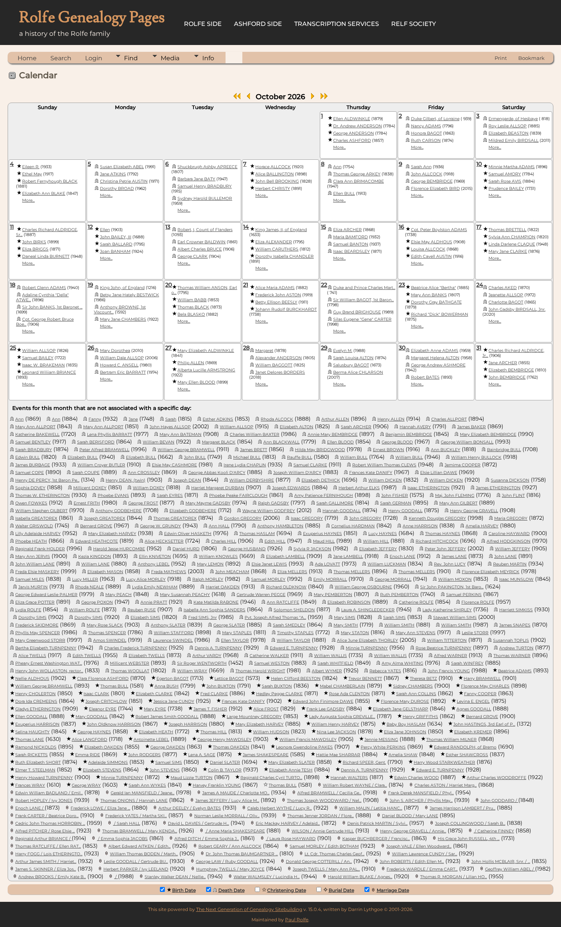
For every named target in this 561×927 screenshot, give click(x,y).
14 (246, 226)
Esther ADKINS (218, 419)
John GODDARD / (499, 800)
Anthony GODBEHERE (118, 510)
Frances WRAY (30, 785)
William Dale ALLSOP (122, 357)
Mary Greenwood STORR (40, 640)
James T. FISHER (210, 709)
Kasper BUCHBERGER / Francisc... (376, 838)
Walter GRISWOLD (34, 526)
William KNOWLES (218, 556)
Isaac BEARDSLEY (351, 251)
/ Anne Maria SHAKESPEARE (235, 831)
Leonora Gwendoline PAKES (304, 747)
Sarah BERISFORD (95, 442)
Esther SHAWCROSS (467, 754)
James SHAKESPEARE (266, 754)
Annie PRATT (153, 602)
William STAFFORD (174, 632)
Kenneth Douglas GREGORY (437, 518)
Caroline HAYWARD (509, 533)
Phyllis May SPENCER (37, 632)
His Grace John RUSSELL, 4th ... (469, 838)
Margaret (264, 350)
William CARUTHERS (276, 249)
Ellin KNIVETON (155, 556)
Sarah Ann (421, 166)
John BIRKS (34, 241)
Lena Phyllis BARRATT (109, 434)
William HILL (376, 541)
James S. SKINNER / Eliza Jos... (45, 869)
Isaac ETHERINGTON (429, 487)
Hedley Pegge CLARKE (279, 693)
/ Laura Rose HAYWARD (291, 838)
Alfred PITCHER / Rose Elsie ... (45, 831)
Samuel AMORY (504, 174)
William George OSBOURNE (363, 587)
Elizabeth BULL (83, 457)
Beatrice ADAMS (515, 670)
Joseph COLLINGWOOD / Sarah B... (470, 823)
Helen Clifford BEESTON (296, 678)
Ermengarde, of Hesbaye (513, 118)
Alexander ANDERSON (278, 357)
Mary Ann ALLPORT (35, 426)
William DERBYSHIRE (251, 480)
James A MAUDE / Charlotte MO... (235, 792)
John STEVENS (165, 770)
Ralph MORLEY (207, 579)
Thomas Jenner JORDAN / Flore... (320, 815)
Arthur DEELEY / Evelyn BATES (189, 808)
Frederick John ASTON (278, 294)
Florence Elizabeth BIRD (435, 188)
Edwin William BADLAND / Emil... (49, 792)
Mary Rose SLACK (105, 625)
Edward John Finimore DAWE (323, 701)
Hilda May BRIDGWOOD (320, 449)
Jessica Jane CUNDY (173, 701)
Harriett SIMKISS (516, 609)
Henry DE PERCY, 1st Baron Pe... (47, 480)
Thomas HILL (213, 731)
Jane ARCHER (502, 362)
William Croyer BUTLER (101, 465)
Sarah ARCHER (356, 426)
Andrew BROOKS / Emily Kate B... (52, 876)
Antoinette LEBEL (151, 739)
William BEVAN (158, 442)
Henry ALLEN (391, 419)
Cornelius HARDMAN (353, 526)
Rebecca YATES (385, 670)
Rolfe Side (203, 23)
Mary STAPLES (237, 632)
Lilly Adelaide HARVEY (38, 533)
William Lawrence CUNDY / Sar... (424, 853)
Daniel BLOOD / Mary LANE (410, 815)
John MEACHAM (232, 571)
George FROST (143, 503)
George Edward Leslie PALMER (46, 594)
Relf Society (413, 23)
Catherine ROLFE (416, 602)
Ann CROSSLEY (144, 472)
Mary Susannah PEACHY (185, 594)
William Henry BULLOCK (476, 457)
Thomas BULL (114, 686)
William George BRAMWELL (186, 449)
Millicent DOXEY (89, 487)
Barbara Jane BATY (196, 179)
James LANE (454, 556)
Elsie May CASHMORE (174, 465)
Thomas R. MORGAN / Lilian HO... (453, 876)
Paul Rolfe (296, 919)
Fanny (95, 419)
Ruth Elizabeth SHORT (38, 762)
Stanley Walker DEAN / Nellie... (175, 876)
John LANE (505, 556)
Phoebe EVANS (113, 495)
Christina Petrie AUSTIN (124, 181)
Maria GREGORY (510, 518)
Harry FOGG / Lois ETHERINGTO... (48, 853)
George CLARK (192, 256)
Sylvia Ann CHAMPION (511, 237)
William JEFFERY (512, 548)
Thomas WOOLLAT (130, 670)
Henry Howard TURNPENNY (44, 777)
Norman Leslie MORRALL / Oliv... (227, 815)
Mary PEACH (118, 594)
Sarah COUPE (86, 472)
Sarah (170, 419)
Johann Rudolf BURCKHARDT (286, 309)
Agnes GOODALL (473, 709)
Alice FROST (266, 709)
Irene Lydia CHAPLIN (245, 465)
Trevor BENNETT (365, 678)
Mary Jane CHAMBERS (123, 319)
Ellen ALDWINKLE (351, 118)
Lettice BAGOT (229, 678)
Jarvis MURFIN (33, 587)
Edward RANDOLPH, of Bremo (465, 747)
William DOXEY (148, 487)
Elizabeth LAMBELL (285, 556)
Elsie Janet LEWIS (269, 564)
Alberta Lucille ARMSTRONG (206, 370)
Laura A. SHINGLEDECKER (368, 609)
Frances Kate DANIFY (370, 472)
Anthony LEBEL (153, 564)
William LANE (95, 564)
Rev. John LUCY (450, 564)
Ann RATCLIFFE (283, 602)
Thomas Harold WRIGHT (260, 670)
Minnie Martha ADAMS (511, 166)
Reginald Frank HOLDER (40, 548)
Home (27, 58)
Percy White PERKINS (383, 747)
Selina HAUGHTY (32, 731)
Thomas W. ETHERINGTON (42, 495)
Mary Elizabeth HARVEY (112, 533)
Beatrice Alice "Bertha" (433, 287)
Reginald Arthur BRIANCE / (43, 838)
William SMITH (399, 625)
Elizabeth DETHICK (320, 480)
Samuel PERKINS (464, 594)
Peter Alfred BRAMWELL (104, 449)
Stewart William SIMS (455, 617)
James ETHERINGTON (498, 487)
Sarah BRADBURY (33, 449)
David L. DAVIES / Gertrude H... (198, 823)
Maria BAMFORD (350, 237)
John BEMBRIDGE (507, 377)
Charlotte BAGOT (505, 302)
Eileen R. (30, 166)
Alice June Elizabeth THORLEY (367, 640)
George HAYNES (94, 731)
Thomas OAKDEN (231, 747)
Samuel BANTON (350, 244)
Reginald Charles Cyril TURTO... (271, 777)
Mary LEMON (210, 564)
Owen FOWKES (31, 503)
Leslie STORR (475, 632)
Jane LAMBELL (348, 556)
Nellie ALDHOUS (32, 678)
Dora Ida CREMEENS (36, 701)
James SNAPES (514, 625)
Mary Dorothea (115, 350)
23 (402, 284)
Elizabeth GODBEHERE (192, 510)
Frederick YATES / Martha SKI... (136, 815)
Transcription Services (336, 23)
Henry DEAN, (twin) (125, 480)
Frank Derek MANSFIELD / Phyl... (421, 792)
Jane (133, 419)
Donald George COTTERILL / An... (319, 861)
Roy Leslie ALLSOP (507, 126)
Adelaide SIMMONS (108, 762)
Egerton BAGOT (172, 678)
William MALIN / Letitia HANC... (370, 808)
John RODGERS (144, 754)
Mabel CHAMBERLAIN (342, 686)
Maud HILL (324, 541)
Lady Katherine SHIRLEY (447, 609)
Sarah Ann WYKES (147, 785)
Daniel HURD (186, 548)
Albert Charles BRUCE (199, 249)
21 (245, 284)
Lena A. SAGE (201, 754)
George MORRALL (393, 579)
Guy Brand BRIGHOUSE (357, 312)
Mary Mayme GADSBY (208, 503)
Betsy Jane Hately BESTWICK (129, 294)
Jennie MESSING (381, 739)
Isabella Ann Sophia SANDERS (214, 609)
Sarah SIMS (394, 617)
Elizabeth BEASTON (508, 133)
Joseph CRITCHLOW (106, 701)
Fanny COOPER (480, 693)
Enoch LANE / (30, 808)
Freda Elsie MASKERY (37, 571)
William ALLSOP (39, 350)
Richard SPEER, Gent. (364, 762)
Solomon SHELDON (294, 609)
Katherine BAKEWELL (37, 434)
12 (90, 226)
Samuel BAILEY (37, 357)
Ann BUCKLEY (445, 449)
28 (246, 347)
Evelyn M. (342, 350)
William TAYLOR (293, 640)
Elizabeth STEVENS (102, 770)
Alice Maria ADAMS (275, 287)
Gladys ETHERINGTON (38, 709)
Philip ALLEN (190, 362)
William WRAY (192, 670)
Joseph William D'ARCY (297, 472)
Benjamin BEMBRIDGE (408, 434)
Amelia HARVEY (482, 526)
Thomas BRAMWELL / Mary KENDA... (139, 831)
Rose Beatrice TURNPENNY (443, 648)
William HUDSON (271, 731)
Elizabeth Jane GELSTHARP (400, 709)
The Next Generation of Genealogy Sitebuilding (249, 909)
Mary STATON (355, 632)
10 (479, 164)
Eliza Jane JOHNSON (405, 731)
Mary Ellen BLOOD (196, 382)
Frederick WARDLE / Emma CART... (422, 869)
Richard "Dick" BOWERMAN (439, 314)
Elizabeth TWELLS (147, 655)
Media (170, 58)
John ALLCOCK (426, 174)
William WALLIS (330, 655)
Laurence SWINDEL (173, 640)
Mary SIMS (344, 617)
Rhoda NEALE (89, 587)
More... (339, 147)
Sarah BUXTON (277, 686)
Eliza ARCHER (347, 229)
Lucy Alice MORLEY (146, 579)
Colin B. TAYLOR (225, 770)
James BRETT (253, 449)
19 (90, 284)
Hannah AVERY (415, 426)
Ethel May (32, 174)
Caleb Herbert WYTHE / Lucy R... (279, 808)
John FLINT (513, 495)
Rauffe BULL (299, 457)
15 (323, 226)
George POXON (97, 602)
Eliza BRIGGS (35, 249)
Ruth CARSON (426, 140)
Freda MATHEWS (168, 571)
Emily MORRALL (330, 579)
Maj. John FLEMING (454, 495)
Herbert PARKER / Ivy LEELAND (135, 869)
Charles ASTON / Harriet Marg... (445, 785)
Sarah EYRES (170, 495)
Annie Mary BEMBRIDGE (333, 434)
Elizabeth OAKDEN (103, 747)
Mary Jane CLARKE (507, 251)
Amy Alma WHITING (402, 663)
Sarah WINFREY (467, 663)
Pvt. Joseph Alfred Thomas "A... (275, 617)
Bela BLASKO (191, 314)
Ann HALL (219, 526)
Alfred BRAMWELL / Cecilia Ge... (329, 792)
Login (93, 58)
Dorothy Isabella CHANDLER (284, 256)
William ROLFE (84, 609)
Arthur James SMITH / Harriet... (45, 861)
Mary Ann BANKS (429, 294)
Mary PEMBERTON (333, 594)
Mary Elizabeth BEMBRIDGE (488, 434)
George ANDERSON (353, 133)
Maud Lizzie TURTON (192, 777)
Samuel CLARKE (310, 465)
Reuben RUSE (141, 609)
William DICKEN (385, 480)
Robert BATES (425, 377)
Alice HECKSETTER (164, 541)
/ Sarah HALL (126, 823)
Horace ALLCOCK (273, 166)
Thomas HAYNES (442, 533)
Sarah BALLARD (116, 244)
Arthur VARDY (206, 655)
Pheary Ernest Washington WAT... (48, 663)
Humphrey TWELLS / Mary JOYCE (230, 869)
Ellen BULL (344, 193)
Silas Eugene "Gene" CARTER (362, 319)
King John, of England (122, 287)
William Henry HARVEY (335, 724)
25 (13, 347)
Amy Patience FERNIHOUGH (323, 495)
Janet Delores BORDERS (280, 372)
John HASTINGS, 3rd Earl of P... (484, 724)
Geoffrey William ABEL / (510, 869)
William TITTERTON (447, 640)
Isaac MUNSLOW (516, 579)
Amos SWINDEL (109, 640)
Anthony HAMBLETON (280, 526)
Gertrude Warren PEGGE (261, 594)
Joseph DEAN (187, 480)
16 (401, 226)
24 (479, 284)
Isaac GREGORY (307, 518)
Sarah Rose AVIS (504, 181)
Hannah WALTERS (349, 777)
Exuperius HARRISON (37, 724)
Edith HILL (274, 541)
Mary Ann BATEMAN (181, 434)
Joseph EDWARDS (291, 487)
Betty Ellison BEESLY (276, 302)
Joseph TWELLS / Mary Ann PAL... (326, 869)
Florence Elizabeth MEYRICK (490, 571)
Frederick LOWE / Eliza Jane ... (100, 808)
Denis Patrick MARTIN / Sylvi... (377, 823)
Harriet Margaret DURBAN (217, 487)
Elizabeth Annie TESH (291, 770)
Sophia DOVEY (30, 487)
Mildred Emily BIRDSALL (513, 140)
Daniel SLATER (225, 762)
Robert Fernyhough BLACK (49, 181)
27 (168, 347)
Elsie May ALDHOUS (431, 241)
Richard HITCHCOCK (437, 541)
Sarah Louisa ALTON (353, 357)
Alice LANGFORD (89, 739)
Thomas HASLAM (257, 533)
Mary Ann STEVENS (415, 632)
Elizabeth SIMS (145, 617)
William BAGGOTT (273, 365)
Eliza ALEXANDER (273, 241)
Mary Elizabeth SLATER (291, 762)
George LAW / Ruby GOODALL (227, 861)
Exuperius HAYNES (322, 533)
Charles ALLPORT (449, 419)
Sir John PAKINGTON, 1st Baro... (452, 587)
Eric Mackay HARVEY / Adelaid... (288, 823)
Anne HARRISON (420, 526)
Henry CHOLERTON (35, 693)
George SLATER (229, 625)
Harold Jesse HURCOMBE (119, 548)
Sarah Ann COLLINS (416, 693)
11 (12, 226)
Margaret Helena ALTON (435, 357)
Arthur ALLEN (335, 419)
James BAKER (471, 426)
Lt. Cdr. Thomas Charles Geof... (334, 853)
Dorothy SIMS (32, 617)
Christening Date (286, 890)
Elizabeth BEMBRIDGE (511, 370)
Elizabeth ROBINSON (349, 602)
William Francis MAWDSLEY (308, 739)
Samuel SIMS (168, 762)
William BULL (354, 457)
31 (478, 347)
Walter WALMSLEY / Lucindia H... (267, 876)
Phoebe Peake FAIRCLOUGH (238, 495)
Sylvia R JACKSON (312, 548)
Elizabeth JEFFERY (378, 548)
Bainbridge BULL (504, 449)
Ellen (105, 229)
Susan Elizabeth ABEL (122, 166)
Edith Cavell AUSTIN (431, 256)
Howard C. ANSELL (119, 365)
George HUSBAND (247, 548)
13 (167, 226)
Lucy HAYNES (382, 533)
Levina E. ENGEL (473, 701)
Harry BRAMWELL (482, 678)
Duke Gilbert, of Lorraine (435, 118)
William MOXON (455, 579)
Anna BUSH (167, 686)
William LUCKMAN (387, 564)
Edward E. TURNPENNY (294, 648)
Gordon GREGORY (242, 518)
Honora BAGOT (426, 133)
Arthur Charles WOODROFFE (496, 777)
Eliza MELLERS (292, 571)
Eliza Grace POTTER (35, 602)
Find (131, 58)
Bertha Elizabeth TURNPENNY (45, 648)
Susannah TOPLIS (511, 640)
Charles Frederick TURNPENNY (135, 648)
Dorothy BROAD (117, 188)
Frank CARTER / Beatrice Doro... (47, 815)
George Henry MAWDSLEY (224, 739)
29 (324, 347)
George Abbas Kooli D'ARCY (216, 472)
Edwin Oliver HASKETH (187, 533)
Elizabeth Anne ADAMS (434, 350)
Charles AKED (502, 287)
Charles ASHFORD (352, 140)
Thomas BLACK (193, 307)
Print (501, 58)
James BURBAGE (32, 465)
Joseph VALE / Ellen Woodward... (418, 846)
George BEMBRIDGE (432, 181)
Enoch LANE (402, 556)
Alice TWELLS (32, 655)
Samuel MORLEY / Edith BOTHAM (324, 846)
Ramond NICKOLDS (35, 747)
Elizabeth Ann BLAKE (43, 193)
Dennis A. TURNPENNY (218, 648)
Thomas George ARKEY (356, 174)
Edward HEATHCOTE (96, 541)
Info (208, 58)
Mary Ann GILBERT (458, 503)
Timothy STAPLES (295, 632)
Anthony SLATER (168, 625)
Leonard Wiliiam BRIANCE (49, 372)
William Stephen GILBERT (41, 510)
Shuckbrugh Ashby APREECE (207, 166)
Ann (337, 166)
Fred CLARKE (214, 693)
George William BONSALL (467, 442)
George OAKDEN (167, 747)
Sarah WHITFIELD (335, 663)
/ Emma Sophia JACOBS (122, 838)
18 (12, 284)
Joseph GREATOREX (104, 518)
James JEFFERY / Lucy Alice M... (227, 800)
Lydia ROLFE (28, 609)
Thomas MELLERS (352, 571)
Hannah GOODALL (341, 510)
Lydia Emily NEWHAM (154, 587)
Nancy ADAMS (426, 126)
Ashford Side (258, 23)
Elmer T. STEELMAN (35, 770)
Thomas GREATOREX (175, 518)
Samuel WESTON (272, 663)
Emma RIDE (87, 754)
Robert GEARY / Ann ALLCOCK (229, 846)
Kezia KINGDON (94, 556)
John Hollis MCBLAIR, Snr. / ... (500, 861)
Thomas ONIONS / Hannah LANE (134, 800)
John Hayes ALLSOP (170, 426)
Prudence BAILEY (506, 188)
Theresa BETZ (423, 678)
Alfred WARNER (450, 655)
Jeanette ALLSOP (505, 294)
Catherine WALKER (269, 655)
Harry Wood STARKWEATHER (444, 762)
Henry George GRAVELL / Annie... (413, 831)
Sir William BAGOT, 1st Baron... (363, 299)
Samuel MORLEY (268, 579)
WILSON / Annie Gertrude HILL (323, 831)
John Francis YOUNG (449, 670)
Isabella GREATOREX (36, 518)
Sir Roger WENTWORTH (202, 663)
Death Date (231, 890)
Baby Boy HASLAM (406, 724)
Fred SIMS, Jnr (202, 617)
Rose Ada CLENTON (349, 693)
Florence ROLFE (477, 602)
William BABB (191, 299)
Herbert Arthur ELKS (359, 487)
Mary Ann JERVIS (32, 556)
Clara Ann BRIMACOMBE (358, 181)
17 (479, 226)
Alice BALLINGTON (274, 174)
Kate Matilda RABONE (216, 602)
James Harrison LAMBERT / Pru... (462, 808)
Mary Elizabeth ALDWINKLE (205, 350)
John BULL (195, 457)
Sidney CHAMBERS (413, 686)
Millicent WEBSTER (129, 663)
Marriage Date (393, 890)
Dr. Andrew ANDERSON (357, 126)
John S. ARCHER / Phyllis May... (421, 800)
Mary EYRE (155, 709)
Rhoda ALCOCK (277, 419)
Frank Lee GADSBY (325, 709)
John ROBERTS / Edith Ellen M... (412, 861)
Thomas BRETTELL (507, 229)
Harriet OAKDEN (223, 587)
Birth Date (184, 890)
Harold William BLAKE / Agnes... (360, 876)
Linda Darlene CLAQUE (511, 244)
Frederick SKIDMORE (36, 625)
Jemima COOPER (462, 465)
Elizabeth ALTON (296, 426)
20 (168, 284)
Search (60, 58)
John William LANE (35, 564)
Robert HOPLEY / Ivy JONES (44, 800)
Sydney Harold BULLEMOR (204, 198)
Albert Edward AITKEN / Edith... (139, 846)
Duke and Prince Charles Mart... (364, 287)
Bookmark (531, 58)
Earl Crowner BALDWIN (201, 241)
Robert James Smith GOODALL (166, 716)
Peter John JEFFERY (445, 548)
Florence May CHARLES (485, 686)
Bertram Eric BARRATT (123, 372)
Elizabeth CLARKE (154, 693)
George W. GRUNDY (160, 526)
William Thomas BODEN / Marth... (144, 853)
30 (402, 347)
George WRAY (86, 785)
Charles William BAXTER (254, 434)
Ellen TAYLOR (235, 640)
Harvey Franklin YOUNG (217, 785)
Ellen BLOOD (340, 442)
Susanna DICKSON (510, 480)
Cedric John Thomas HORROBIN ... (50, 823)
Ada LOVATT (327, 564)
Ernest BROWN (388, 449)
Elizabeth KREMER (473, 731)
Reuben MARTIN (510, 564)
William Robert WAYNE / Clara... (355, 785)
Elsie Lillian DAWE (438, 472)
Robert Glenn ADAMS (44, 287)
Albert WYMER (327, 670)
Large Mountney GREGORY (254, 716)
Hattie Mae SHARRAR (338, 754)
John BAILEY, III (115, 237)
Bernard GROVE (96, 526)
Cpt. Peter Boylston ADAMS (439, 229)
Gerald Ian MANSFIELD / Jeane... (142, 792)
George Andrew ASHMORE (438, 365)
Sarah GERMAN (395, 503)
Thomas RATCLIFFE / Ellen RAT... (48, 846)
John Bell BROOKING (277, 181)
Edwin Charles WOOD (416, 777)
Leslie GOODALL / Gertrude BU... (136, 861)
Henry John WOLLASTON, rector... (49, 670)
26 (91, 347)
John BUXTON (220, 686)
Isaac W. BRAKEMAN (43, 365)
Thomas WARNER (511, 655)
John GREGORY (365, 518)
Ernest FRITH (87, 503)
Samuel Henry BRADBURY (204, 186)
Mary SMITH (346, 625)
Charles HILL (223, 541)
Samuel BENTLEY (33, 442)
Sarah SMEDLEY (289, 625)
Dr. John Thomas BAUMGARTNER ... (242, 853)
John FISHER (394, 495)
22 (324, 284)
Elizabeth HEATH (156, 731)
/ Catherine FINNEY (494, 831)
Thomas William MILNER (451, 739)
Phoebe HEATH (31, 541)
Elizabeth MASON (105, 571)
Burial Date (341, 890)
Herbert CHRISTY (272, 188)
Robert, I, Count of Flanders (204, 229)
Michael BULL (247, 457)
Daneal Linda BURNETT (45, 256)
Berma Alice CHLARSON (358, 372)
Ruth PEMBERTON (399, 594)
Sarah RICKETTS (31, 754)
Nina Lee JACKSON (336, 731)
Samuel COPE (29, 472)
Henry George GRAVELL (474, 510)
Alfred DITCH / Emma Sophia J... (206, 838)
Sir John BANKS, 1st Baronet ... (52, 307)
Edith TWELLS (87, 655)
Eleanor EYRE (102, 709)
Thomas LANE (29, 739)
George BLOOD (397, 442)
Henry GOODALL (405, 510)
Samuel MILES (29, 579)
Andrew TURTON (516, 648)
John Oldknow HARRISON (114, 724)
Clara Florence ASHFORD (103, 678)
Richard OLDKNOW (286, 587)
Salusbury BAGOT (351, 365)
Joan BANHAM (115, 251)
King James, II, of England (281, 229)
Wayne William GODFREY (268, 510)
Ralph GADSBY (273, 503)
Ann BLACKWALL (281, 442)
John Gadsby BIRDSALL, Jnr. (516, 309)
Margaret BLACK (218, 442)
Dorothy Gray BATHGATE (436, 302)
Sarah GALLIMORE (334, 503)
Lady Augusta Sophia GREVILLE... (342, 716)
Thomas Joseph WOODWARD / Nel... (324, 800)
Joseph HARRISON (188, 724)
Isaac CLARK (96, 693)
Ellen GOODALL (31, 716)
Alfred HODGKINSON (508, 541)
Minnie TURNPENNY (367, 648)
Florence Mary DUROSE (405, 701)
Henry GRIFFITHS (420, 716)
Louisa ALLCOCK (428, 249)
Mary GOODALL (92, 716)
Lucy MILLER (85, 579)
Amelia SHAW (403, 754)
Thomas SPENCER (107, 632)
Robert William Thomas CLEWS (384, 465)
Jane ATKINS (113, 174)
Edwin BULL (27, 457)
